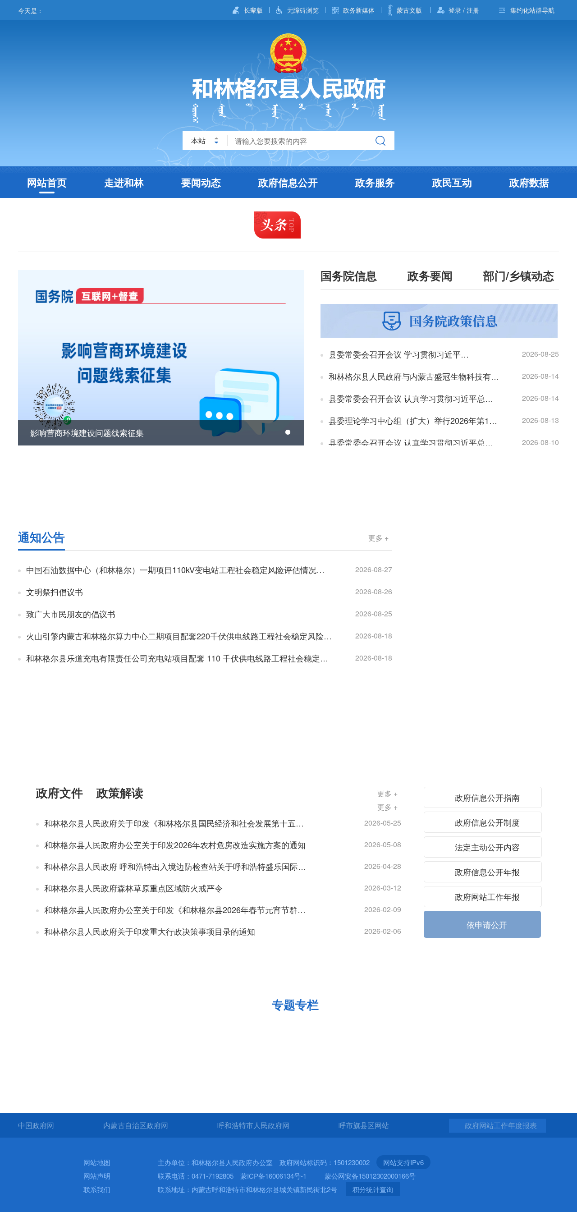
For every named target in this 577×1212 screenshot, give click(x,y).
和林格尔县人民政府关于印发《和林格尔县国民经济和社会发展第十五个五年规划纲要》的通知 (177, 823)
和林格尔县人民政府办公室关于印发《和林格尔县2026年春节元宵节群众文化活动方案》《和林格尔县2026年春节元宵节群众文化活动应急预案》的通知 (177, 909)
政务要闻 (430, 277)
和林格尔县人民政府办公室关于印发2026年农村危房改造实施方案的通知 (175, 844)
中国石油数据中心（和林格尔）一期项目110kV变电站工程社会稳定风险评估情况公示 (179, 569)
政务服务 (375, 182)
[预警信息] (288, 488)
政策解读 (119, 792)
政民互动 (452, 182)
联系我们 (96, 1189)
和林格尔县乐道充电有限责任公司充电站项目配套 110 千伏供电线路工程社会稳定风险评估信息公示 (179, 658)
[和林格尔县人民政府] (289, 78)
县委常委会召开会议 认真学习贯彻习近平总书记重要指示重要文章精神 (414, 398)
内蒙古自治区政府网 (135, 1125)
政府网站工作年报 (486, 896)
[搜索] (380, 141)
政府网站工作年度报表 (501, 1125)
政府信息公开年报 (486, 871)
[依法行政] (484, 539)
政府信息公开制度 (486, 822)
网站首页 (47, 182)
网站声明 (96, 1175)
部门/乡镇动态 (518, 277)
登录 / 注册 (464, 9)
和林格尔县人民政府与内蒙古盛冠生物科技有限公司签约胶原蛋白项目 (414, 376)
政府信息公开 (288, 182)
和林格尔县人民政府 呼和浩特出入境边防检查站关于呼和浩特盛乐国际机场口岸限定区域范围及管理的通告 (177, 866)
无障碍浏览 (303, 9)
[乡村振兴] (220, 1028)
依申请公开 (485, 924)
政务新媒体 (359, 9)
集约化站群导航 (532, 9)
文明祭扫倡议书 (54, 591)
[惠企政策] (82, 1028)
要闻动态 (201, 182)
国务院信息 (349, 277)
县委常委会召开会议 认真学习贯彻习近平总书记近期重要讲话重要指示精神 (414, 442)
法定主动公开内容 (486, 847)
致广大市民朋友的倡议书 (70, 614)
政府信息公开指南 (486, 797)
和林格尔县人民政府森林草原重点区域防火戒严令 (133, 888)
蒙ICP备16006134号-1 (273, 1175)
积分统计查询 (373, 1189)
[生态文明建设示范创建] (357, 1028)
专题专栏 (295, 1004)
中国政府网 (36, 1125)
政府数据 (529, 182)
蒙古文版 (409, 9)
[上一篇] (32, 358)
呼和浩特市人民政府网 (253, 1125)
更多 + (378, 538)
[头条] (277, 225)
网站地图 (96, 1162)
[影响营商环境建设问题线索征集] (161, 357)
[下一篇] (290, 358)
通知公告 (41, 536)
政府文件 (59, 792)
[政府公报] (484, 555)
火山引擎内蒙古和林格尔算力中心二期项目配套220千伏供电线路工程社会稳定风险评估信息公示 (179, 636)
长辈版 (253, 9)
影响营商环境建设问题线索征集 (87, 432)
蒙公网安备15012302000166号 (370, 1175)
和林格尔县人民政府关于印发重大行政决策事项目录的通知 (149, 931)
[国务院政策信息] (439, 321)
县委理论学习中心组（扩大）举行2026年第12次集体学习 (414, 420)
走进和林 (124, 182)
